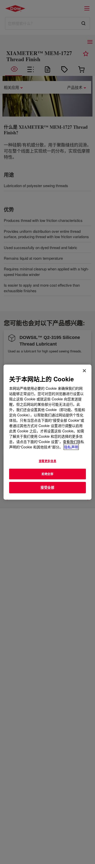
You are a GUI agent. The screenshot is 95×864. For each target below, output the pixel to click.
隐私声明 (71, 446)
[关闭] (84, 370)
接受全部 (47, 487)
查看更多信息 (47, 461)
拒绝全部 (47, 474)
